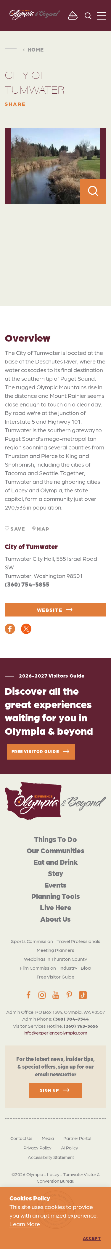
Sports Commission (32, 941)
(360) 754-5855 (27, 584)
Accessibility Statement (51, 1157)
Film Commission (38, 968)
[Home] (55, 801)
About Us (55, 918)
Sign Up (49, 1090)
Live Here (55, 907)
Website (49, 610)
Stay (55, 873)
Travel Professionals (78, 941)
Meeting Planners (55, 950)
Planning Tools (55, 895)
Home (36, 49)
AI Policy (69, 1147)
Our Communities (55, 850)
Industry (68, 968)
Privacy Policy (37, 1147)
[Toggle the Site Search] (88, 15)
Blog (86, 968)
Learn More (24, 1223)
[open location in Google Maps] (55, 242)
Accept (92, 1238)
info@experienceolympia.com (55, 1032)
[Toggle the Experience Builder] (72, 15)
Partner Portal (77, 1138)
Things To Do (55, 839)
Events (55, 884)
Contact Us (21, 1138)
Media (48, 1138)
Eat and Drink (55, 861)
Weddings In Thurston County (55, 959)
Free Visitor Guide (55, 976)
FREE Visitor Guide (35, 751)
